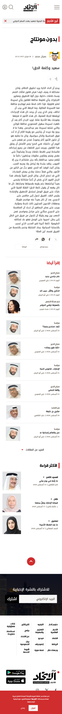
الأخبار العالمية (54, 631)
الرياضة (55, 644)
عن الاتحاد (25, 636)
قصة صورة (39, 650)
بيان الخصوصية (24, 643)
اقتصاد (55, 638)
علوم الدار (53, 624)
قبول (33, 708)
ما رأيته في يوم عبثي (48, 480)
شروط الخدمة (26, 650)
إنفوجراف (39, 644)
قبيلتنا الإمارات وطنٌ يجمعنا (46, 502)
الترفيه (40, 624)
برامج (27, 630)
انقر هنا (34, 699)
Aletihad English (11, 632)
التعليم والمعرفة (39, 631)
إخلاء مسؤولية (11, 625)
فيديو (40, 638)
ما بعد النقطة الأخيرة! (48, 524)
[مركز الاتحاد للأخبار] (31, 7)
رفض (23, 708)
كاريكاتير (25, 624)
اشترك (12, 598)
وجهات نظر (52, 650)
